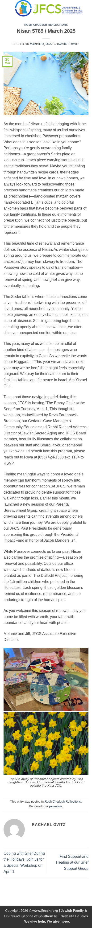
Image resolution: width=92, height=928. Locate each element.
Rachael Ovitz (68, 44)
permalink (55, 806)
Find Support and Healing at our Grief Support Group (72, 862)
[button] (6, 8)
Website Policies (74, 916)
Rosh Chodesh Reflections (46, 24)
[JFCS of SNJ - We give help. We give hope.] (49, 8)
